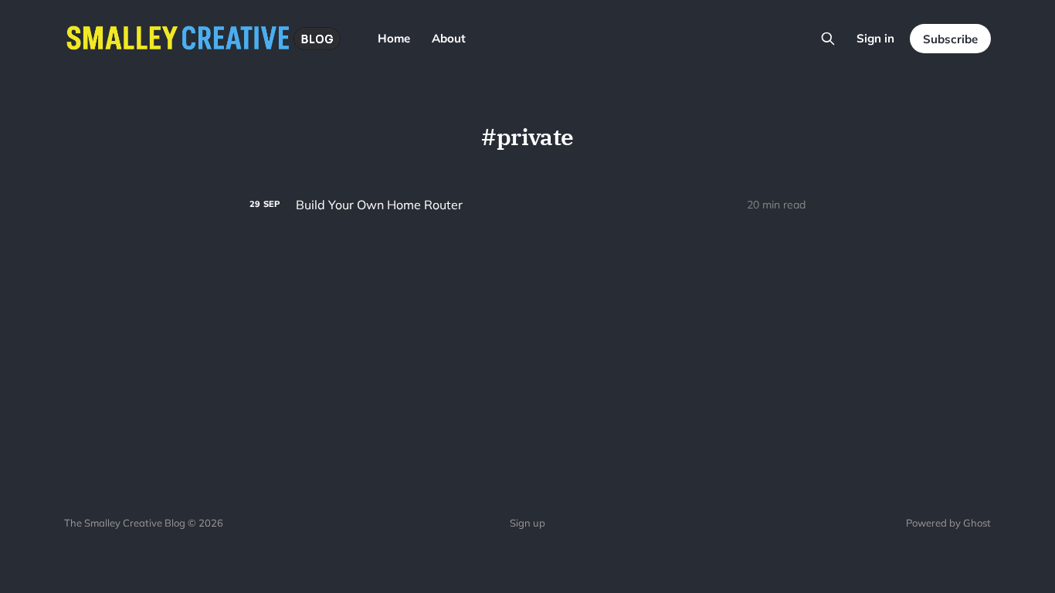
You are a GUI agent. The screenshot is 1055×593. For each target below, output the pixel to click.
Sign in (875, 38)
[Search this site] (828, 38)
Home (394, 38)
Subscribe (950, 39)
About (449, 38)
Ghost (977, 523)
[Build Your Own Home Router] (527, 205)
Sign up (527, 523)
